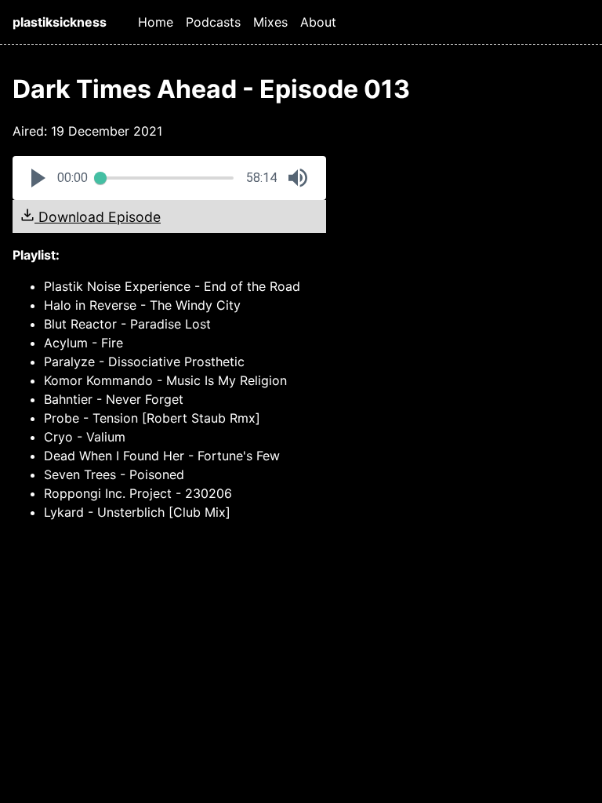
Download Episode (97, 217)
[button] (38, 178)
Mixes (270, 22)
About (318, 22)
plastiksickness (60, 22)
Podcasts (213, 22)
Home (155, 22)
